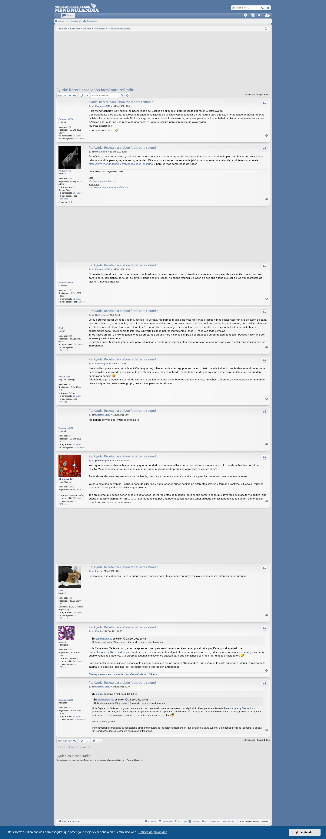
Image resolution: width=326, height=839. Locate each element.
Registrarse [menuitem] (269, 16)
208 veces (63, 618)
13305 (71, 487)
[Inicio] (77, 8)
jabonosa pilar (65, 479)
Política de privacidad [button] (152, 832)
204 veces (78, 193)
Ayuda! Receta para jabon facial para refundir (95, 89)
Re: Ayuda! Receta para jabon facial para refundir (123, 147)
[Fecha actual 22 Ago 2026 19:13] (266, 29)
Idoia (60, 590)
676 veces (78, 612)
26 (69, 127)
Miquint (62, 642)
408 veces (63, 199)
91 (69, 384)
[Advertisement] (163, 59)
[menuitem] (246, 15)
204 (70, 336)
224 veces (78, 344)
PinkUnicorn (64, 171)
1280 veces (63, 667)
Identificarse (75, 21)
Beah (61, 328)
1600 (70, 649)
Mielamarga (64, 377)
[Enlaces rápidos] (57, 15)
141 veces (78, 661)
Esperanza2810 (65, 119)
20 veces (77, 136)
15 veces (77, 396)
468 (70, 598)
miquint (99, 694)
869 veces (78, 498)
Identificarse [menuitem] (261, 16)
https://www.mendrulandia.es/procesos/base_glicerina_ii (122, 163)
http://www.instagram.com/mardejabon (108, 187)
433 (70, 178)
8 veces (81, 138)
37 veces (62, 402)
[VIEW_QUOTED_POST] (124, 639)
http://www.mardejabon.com (103, 181)
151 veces (63, 350)
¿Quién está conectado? (73, 756)
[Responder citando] (264, 103)
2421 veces (63, 504)
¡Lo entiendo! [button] (305, 832)
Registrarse (91, 21)
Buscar (61, 21)
